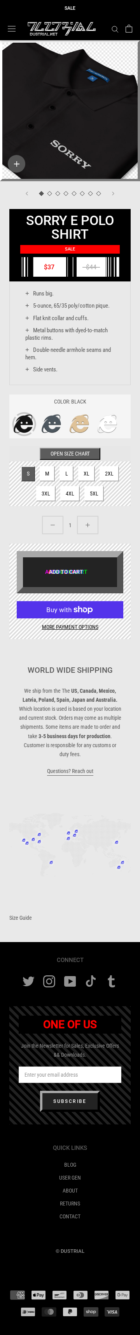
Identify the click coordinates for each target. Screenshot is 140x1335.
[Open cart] (129, 28)
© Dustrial (70, 1251)
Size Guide (20, 918)
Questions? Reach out (70, 771)
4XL (70, 493)
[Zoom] (16, 164)
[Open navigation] (12, 28)
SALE (70, 8)
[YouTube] (70, 981)
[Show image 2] (49, 193)
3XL (46, 493)
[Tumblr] (111, 981)
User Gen (70, 1178)
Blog (70, 1165)
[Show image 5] (74, 193)
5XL (94, 493)
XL (86, 473)
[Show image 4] (65, 193)
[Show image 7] (90, 193)
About (70, 1190)
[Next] (113, 193)
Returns (70, 1203)
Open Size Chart (70, 453)
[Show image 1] (41, 193)
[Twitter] (29, 981)
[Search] (115, 28)
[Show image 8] (98, 193)
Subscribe (70, 1101)
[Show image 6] (82, 193)
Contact (70, 1216)
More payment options (70, 627)
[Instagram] (49, 981)
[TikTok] (91, 981)
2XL (109, 473)
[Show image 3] (57, 193)
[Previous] (27, 193)
